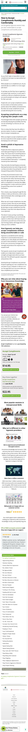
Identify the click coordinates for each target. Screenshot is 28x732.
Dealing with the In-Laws (9, 592)
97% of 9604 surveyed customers (11, 528)
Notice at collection (7, 730)
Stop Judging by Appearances (11, 660)
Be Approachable (7, 570)
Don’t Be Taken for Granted (10, 604)
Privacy (14, 711)
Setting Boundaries (8, 641)
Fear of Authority (7, 609)
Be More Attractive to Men (10, 577)
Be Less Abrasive (7, 572)
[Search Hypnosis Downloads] (26, 8)
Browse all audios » (8, 669)
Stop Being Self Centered (9, 655)
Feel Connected (7, 614)
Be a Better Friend (7, 568)
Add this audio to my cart (11, 369)
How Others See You (8, 616)
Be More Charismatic (8, 582)
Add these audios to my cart (12, 395)
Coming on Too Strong (9, 590)
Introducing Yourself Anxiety (10, 626)
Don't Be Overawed (8, 597)
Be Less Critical (7, 575)
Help (14, 707)
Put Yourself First (7, 638)
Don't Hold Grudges (8, 599)
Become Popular (7, 585)
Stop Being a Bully (7, 653)
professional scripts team (13, 440)
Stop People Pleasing (8, 665)
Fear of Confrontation (8, 612)
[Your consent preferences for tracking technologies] (25, 729)
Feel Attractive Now (9, 381)
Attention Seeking (7, 563)
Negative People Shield (9, 633)
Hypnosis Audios (14, 700)
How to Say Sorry (7, 619)
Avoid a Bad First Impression (10, 565)
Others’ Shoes (6, 636)
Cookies (14, 712)
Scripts (14, 702)
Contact (14, 709)
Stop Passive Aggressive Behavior (12, 663)
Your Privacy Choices (12, 727)
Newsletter (14, 714)
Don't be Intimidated (8, 594)
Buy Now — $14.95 (14, 52)
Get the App (14, 716)
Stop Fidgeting (6, 658)
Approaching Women (8, 560)
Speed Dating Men (7, 646)
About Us (14, 696)
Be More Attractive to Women (10, 580)
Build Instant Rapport (8, 587)
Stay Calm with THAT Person (10, 651)
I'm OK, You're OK (7, 621)
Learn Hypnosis (14, 698)
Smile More (6, 643)
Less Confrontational (8, 631)
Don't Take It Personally (9, 602)
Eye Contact (6, 607)
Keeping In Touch (7, 629)
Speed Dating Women (8, 648)
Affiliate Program (14, 705)
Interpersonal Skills (8, 555)
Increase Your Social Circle (10, 624)
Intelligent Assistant (10, 10)
